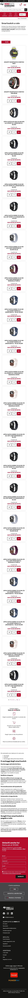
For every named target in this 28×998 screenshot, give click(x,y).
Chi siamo (5, 923)
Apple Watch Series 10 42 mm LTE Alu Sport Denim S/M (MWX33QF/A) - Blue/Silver (14, 623)
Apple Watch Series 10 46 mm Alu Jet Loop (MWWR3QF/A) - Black (14, 686)
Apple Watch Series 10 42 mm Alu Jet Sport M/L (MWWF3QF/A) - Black (14, 186)
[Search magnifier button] (25, 9)
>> (19, 699)
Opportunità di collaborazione (9, 928)
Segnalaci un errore (7, 959)
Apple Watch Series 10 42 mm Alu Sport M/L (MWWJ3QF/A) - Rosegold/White (14, 373)
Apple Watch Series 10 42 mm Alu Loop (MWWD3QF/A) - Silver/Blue (14, 248)
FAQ (4, 957)
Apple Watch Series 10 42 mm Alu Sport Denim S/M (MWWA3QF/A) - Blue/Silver (14, 342)
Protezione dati (6, 932)
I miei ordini (5, 952)
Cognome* (4, 861)
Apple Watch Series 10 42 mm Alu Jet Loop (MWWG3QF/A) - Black (14, 154)
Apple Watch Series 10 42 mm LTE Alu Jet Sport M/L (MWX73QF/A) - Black (14, 467)
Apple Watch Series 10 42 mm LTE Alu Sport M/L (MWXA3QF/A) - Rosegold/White (14, 654)
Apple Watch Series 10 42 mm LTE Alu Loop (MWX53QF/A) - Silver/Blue (14, 529)
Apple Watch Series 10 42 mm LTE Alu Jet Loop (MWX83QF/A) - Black (14, 436)
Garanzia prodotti (7, 946)
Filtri (6, 42)
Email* (3, 866)
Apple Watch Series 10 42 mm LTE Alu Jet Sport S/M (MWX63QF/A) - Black (14, 498)
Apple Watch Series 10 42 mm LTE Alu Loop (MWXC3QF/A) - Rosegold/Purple (14, 561)
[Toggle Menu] (25, 5)
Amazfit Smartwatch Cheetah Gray (14, 62)
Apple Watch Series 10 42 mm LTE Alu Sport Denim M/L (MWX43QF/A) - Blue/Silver (14, 592)
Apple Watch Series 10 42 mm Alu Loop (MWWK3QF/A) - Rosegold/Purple (14, 279)
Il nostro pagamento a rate (9, 941)
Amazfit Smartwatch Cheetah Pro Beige (14, 92)
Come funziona (6, 939)
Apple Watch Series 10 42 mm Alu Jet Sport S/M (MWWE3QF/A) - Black (14, 217)
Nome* (4, 856)
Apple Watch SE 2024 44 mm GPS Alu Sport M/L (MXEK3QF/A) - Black (14, 123)
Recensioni (5, 926)
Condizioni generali (7, 930)
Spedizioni (5, 943)
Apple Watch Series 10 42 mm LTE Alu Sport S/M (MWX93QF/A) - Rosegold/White (14, 404)
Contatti (5, 955)
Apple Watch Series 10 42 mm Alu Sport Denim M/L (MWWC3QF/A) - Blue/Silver (14, 311)
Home (19, 18)
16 (17, 699)
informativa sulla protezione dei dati (12, 873)
